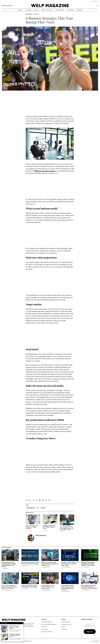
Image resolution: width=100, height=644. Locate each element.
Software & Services (66, 624)
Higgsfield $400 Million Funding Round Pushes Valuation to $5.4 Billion (88, 564)
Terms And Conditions (47, 631)
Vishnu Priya (5, 568)
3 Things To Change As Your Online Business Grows (49, 527)
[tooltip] (91, 1)
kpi (38, 507)
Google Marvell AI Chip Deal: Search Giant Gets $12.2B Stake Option (69, 564)
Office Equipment (65, 621)
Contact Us (44, 626)
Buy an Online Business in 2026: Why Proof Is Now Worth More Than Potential (89, 587)
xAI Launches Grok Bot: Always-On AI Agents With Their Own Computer (9, 587)
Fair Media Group (27, 641)
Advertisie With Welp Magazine (49, 624)
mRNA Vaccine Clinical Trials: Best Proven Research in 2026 (30, 563)
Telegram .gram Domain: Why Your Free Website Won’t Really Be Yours (50, 564)
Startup (43, 507)
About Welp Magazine (47, 621)
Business (63, 626)
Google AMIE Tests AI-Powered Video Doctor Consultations (48, 587)
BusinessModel (30, 507)
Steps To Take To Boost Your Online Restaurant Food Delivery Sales (66, 528)
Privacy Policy (45, 629)
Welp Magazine (40, 535)
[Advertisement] (50, 104)
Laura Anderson (46, 567)
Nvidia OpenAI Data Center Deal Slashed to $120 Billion (29, 586)
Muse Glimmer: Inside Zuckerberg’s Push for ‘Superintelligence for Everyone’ (67, 587)
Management (29, 14)
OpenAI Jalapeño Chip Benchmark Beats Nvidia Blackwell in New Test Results (9, 564)
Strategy (36, 14)
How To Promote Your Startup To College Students (32, 527)
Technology (64, 629)
